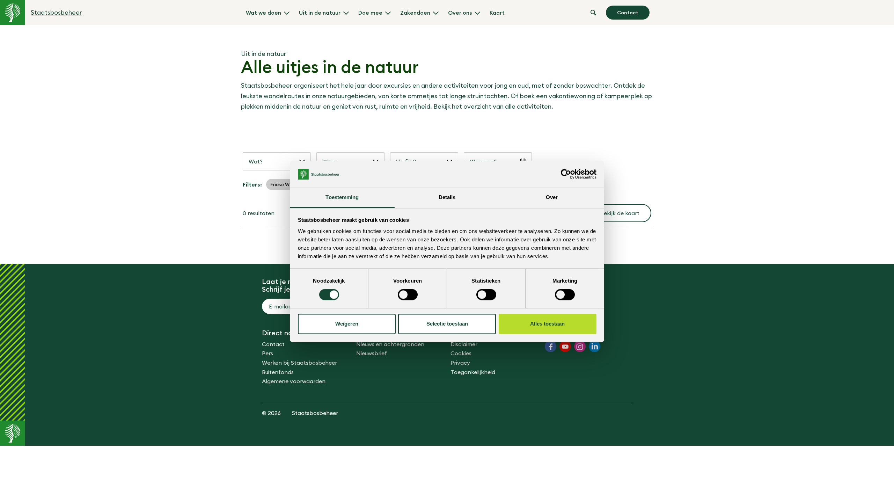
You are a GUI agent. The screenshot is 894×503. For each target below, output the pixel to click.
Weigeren (346, 324)
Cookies (460, 353)
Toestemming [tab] (342, 197)
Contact (627, 12)
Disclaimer (463, 344)
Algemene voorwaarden (293, 381)
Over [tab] (552, 197)
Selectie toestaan (447, 324)
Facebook (550, 346)
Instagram (580, 346)
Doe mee (370, 12)
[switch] (408, 294)
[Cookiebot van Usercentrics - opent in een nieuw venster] (565, 174)
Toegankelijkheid (472, 372)
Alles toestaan (547, 324)
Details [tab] (447, 197)
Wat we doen (263, 12)
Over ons (460, 12)
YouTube (565, 346)
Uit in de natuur (319, 12)
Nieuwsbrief (371, 353)
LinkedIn (594, 346)
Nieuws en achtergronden (390, 344)
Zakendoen (415, 12)
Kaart (497, 12)
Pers (267, 353)
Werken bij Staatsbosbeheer (299, 362)
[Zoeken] (593, 12)
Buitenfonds (278, 372)
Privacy (460, 362)
